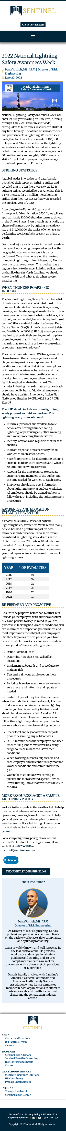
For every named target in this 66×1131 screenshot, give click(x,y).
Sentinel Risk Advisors (18, 1055)
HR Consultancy (14, 1078)
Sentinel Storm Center (18, 1095)
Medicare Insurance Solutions (22, 1075)
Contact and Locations (17, 1038)
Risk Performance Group (19, 1062)
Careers (9, 1045)
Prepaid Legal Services (18, 1082)
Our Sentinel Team (16, 1042)
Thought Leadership (16, 1091)
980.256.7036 (23, 846)
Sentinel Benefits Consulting (21, 1058)
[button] (33, 37)
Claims (9, 1065)
